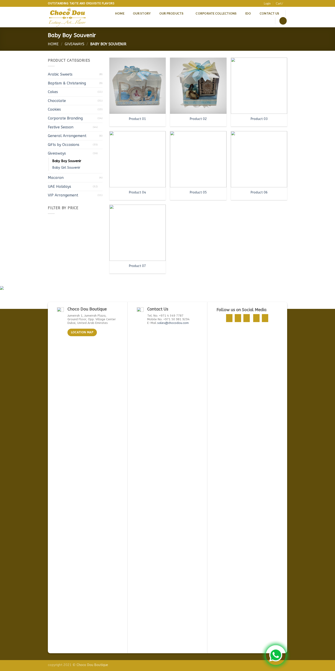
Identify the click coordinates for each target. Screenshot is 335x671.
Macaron (56, 177)
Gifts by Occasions (63, 144)
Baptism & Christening (67, 83)
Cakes (53, 92)
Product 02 (198, 119)
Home (119, 13)
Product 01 (137, 119)
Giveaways (74, 44)
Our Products (171, 13)
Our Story (142, 13)
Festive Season (60, 127)
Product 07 (137, 266)
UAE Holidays (59, 186)
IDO (248, 13)
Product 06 (259, 192)
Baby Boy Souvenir (66, 161)
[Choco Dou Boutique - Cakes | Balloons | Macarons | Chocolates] (68, 17)
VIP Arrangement (63, 195)
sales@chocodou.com (173, 323)
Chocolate (57, 101)
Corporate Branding (65, 118)
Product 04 (137, 192)
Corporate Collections (216, 13)
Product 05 (198, 192)
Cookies (54, 109)
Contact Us (269, 13)
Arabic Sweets (60, 74)
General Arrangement (67, 136)
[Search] (283, 21)
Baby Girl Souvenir (66, 168)
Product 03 (259, 119)
